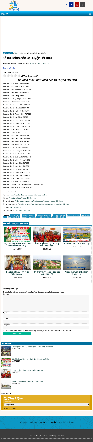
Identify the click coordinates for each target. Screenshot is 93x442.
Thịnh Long (13, 198)
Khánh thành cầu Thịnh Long (76, 244)
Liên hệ (70, 422)
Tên (5, 313)
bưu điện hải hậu (59, 215)
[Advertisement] (46, 33)
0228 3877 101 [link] (26, 187)
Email (5, 319)
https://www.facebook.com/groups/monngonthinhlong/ (43, 201)
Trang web (6, 324)
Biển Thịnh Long (15, 207)
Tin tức (16, 53)
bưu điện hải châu (28, 215)
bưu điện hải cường (44, 215)
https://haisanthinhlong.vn (26, 198)
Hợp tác (62, 422)
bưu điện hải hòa (73, 215)
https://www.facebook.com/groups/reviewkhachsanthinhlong (48, 204)
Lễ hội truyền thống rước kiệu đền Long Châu (28, 370)
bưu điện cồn (15, 215)
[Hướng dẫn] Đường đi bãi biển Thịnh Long (27, 381)
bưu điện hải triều (28, 217)
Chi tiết (27, 210)
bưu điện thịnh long (43, 217)
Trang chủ (8, 53)
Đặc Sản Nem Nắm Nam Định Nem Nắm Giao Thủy (30, 359)
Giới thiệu (33, 422)
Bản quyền (52, 422)
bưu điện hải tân (14, 217)
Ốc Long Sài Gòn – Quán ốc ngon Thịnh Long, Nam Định (32, 346)
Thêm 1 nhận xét (43, 63)
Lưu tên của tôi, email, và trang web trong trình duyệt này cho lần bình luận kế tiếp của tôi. (38, 331)
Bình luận (7, 294)
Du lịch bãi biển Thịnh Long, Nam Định (50, 436)
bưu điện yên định (59, 217)
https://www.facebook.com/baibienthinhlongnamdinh (28, 195)
